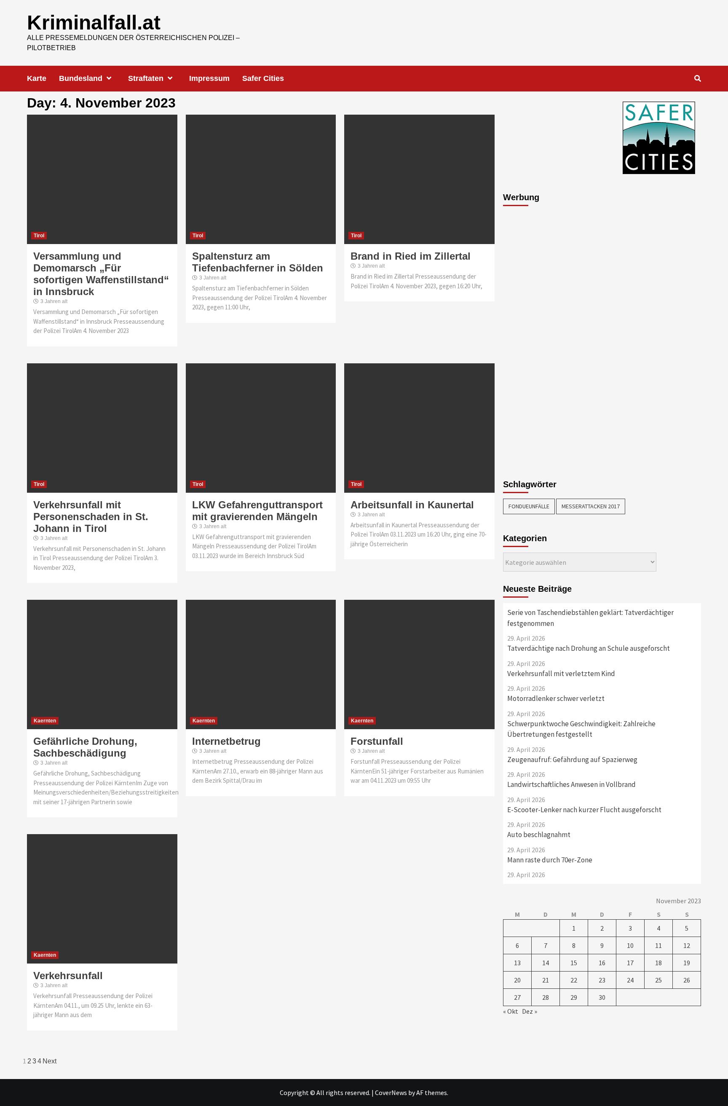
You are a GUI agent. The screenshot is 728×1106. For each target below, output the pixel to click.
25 (658, 980)
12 (686, 945)
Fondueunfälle (529, 506)
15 (573, 962)
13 (517, 962)
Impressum (209, 78)
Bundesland (80, 78)
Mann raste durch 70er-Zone (549, 859)
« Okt (510, 1011)
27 (517, 997)
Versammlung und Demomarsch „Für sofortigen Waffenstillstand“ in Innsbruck (101, 273)
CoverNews (391, 1092)
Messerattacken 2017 (591, 506)
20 (517, 980)
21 (545, 980)
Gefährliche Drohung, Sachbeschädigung (85, 747)
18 (658, 962)
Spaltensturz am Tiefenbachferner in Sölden (257, 262)
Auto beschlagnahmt (538, 834)
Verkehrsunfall (68, 975)
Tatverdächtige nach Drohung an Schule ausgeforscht (588, 648)
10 (630, 945)
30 (602, 997)
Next (49, 1061)
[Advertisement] (536, 338)
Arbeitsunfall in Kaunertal (412, 504)
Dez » (529, 1011)
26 (686, 980)
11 (658, 945)
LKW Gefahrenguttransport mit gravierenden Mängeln (257, 510)
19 (686, 962)
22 (573, 980)
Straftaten (145, 78)
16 (602, 962)
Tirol (39, 236)
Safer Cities (263, 78)
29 (573, 997)
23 (602, 980)
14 (545, 962)
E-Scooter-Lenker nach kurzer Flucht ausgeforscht (584, 809)
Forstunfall (377, 741)
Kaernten (45, 721)
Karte (36, 78)
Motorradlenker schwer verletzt (556, 698)
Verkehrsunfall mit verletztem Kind (561, 673)
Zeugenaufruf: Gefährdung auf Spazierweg (572, 759)
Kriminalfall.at (94, 22)
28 (545, 997)
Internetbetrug (226, 741)
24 (630, 980)
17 (630, 962)
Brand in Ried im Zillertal (411, 256)
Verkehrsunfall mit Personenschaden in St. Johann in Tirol (90, 516)
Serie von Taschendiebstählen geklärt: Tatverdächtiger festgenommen (590, 618)
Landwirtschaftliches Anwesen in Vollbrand (571, 784)
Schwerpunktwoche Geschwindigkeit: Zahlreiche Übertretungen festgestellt (581, 729)
